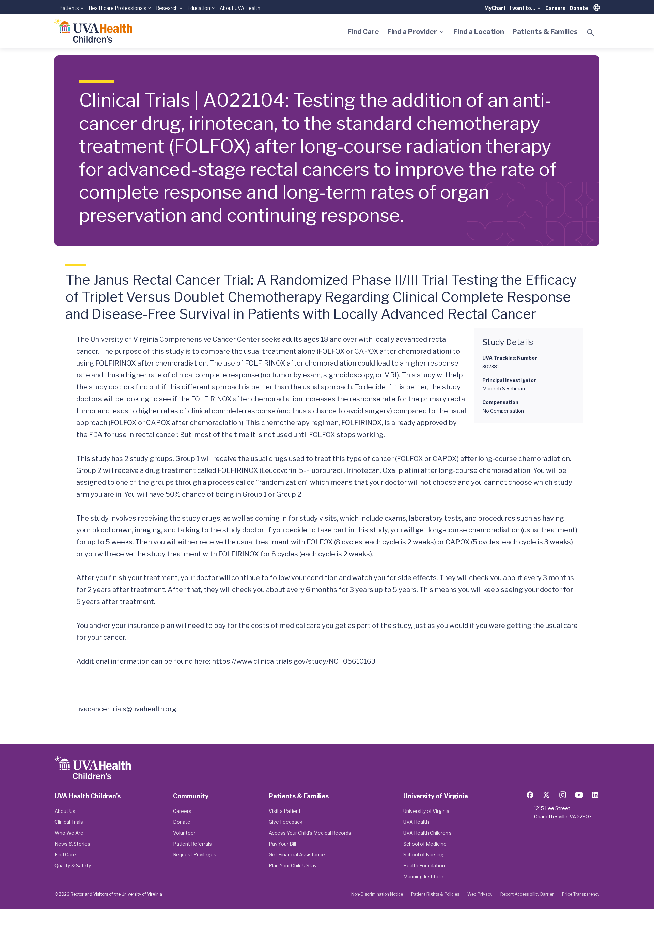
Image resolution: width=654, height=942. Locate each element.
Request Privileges (194, 855)
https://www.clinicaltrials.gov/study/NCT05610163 (293, 661)
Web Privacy (479, 894)
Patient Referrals (192, 844)
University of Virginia (426, 811)
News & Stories (72, 844)
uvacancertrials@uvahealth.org (126, 709)
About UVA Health (240, 8)
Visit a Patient (285, 811)
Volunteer (184, 833)
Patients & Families (545, 32)
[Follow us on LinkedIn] (595, 795)
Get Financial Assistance (297, 855)
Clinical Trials (68, 822)
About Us (64, 811)
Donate (579, 8)
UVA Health (416, 822)
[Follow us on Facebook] (530, 795)
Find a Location (478, 32)
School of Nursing (423, 855)
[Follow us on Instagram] (563, 795)
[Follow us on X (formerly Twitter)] (546, 795)
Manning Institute (423, 876)
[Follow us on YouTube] (579, 795)
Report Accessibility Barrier (527, 894)
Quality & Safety (72, 865)
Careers (555, 8)
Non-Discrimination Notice (377, 894)
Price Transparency (581, 894)
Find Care (363, 32)
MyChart (495, 8)
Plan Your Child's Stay (292, 865)
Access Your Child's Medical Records (310, 833)
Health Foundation (424, 865)
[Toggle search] (590, 32)
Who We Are (68, 833)
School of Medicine (425, 844)
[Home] (93, 31)
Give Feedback (285, 822)
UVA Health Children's (427, 833)
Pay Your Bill (282, 844)
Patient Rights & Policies (435, 894)
